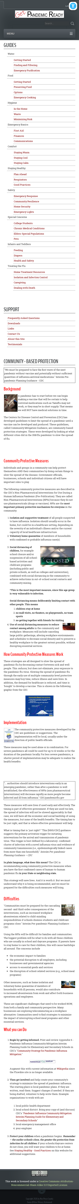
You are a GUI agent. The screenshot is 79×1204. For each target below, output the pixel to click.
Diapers (18, 255)
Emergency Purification (27, 70)
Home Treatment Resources (29, 272)
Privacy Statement (45, 1202)
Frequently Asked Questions (24, 318)
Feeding (18, 250)
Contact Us (14, 333)
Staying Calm (21, 163)
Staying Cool (21, 157)
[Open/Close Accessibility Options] (73, 6)
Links (11, 328)
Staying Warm (21, 152)
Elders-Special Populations (29, 233)
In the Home (20, 108)
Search (72, 23)
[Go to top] (42, 1192)
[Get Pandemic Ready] (39, 13)
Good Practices (22, 184)
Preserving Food (23, 87)
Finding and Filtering (25, 65)
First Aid (19, 130)
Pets (16, 238)
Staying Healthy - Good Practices (32, 1150)
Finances (19, 136)
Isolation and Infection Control (31, 277)
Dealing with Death (24, 287)
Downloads (14, 323)
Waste (17, 114)
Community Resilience (26, 201)
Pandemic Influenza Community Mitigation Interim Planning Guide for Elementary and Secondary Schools (44, 1117)
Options (18, 92)
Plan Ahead (20, 174)
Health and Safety (24, 260)
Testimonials (15, 344)
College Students (23, 223)
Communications (23, 141)
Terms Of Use (32, 1202)
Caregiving (20, 282)
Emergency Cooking (25, 97)
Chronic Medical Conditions (29, 228)
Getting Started (22, 60)
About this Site (16, 339)
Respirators (20, 179)
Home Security (22, 206)
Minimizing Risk (23, 119)
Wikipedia (62, 1068)
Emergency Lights (24, 211)
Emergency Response (26, 196)
